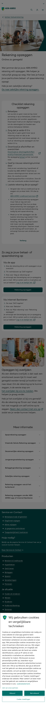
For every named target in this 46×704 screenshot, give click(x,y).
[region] (23, 658)
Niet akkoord (34, 693)
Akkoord (12, 693)
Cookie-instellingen (23, 699)
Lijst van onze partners (10, 688)
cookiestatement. (23, 684)
